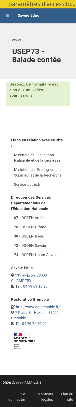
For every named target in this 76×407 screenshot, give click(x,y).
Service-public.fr (27, 184)
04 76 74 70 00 (34, 323)
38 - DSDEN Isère (28, 236)
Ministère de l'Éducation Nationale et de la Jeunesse (37, 158)
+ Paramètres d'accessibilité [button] (39, 4)
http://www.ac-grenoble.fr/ (38, 307)
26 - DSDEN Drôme (30, 227)
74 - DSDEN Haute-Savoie (35, 255)
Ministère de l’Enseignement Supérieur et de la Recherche (38, 172)
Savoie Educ (28, 15)
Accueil (17, 39)
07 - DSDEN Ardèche (31, 218)
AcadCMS (29, 383)
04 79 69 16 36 (35, 286)
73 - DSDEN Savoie (30, 245)
